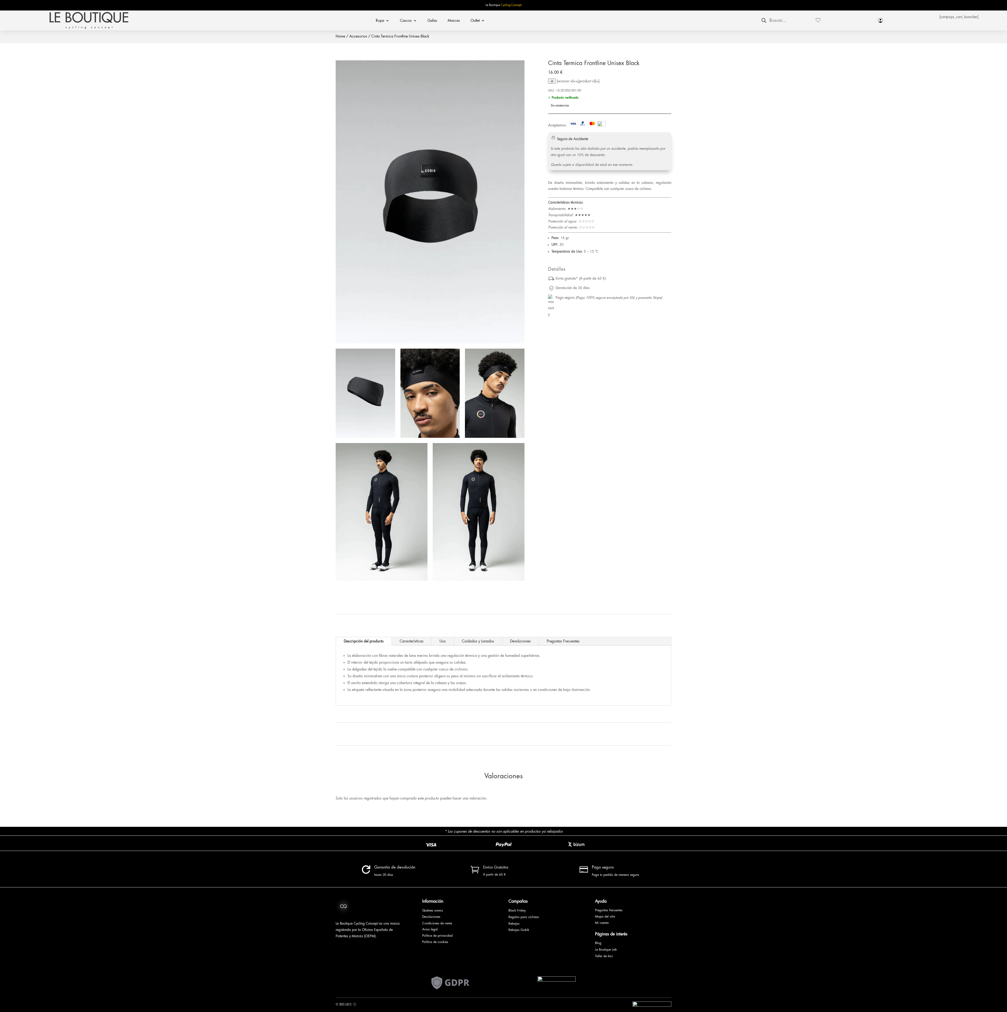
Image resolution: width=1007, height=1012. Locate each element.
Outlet (475, 20)
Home (340, 36)
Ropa (380, 20)
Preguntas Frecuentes (563, 641)
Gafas (432, 20)
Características (412, 641)
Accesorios (358, 36)
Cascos (406, 20)
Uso (443, 641)
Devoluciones (520, 641)
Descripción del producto (364, 641)
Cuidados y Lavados (478, 641)
